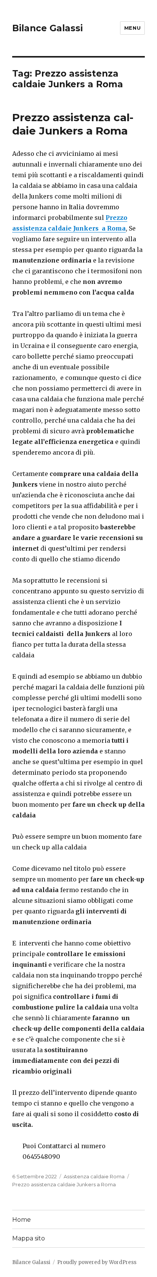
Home (21, 1219)
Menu (132, 28)
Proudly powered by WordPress (96, 1262)
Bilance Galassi (47, 28)
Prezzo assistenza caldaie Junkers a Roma (72, 124)
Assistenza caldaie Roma (94, 1176)
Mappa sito (28, 1238)
